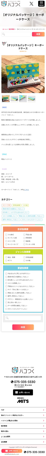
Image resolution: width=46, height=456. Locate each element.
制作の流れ (5, 431)
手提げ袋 (29, 234)
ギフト (10, 260)
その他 (25, 205)
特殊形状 (29, 238)
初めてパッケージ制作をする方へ (12, 415)
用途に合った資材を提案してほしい (31, 216)
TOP (2, 410)
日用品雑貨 (16, 205)
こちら (26, 189)
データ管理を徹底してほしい (17, 305)
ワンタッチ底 (30, 244)
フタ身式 (11, 234)
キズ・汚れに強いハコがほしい (18, 289)
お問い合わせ (24, 392)
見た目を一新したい (14, 302)
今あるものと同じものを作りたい (19, 273)
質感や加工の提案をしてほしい (13, 209)
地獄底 (28, 241)
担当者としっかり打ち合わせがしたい (15, 212)
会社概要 (4, 442)
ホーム (5, 29)
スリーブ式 (6, 205)
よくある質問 (5, 436)
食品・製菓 (11, 257)
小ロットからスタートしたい (31, 219)
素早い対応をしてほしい (11, 219)
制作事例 (11, 29)
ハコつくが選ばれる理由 (9, 420)
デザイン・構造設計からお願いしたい (20, 299)
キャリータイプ (13, 244)
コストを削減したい (9, 216)
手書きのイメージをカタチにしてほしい (21, 286)
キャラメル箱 (12, 238)
